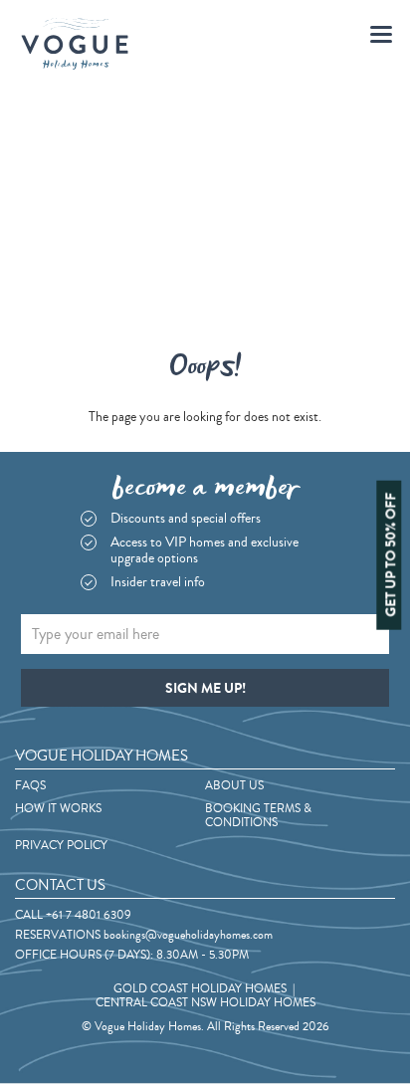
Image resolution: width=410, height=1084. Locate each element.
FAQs (30, 786)
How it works (58, 809)
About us (234, 786)
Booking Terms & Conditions (258, 816)
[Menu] (381, 35)
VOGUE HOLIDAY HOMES (101, 756)
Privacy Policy (61, 846)
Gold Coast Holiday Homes (200, 989)
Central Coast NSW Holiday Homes (205, 1003)
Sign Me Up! (205, 688)
